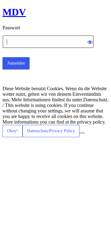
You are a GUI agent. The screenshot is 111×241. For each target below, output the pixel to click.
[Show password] (90, 42)
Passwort (11, 27)
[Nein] (82, 133)
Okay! (12, 131)
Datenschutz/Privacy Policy (51, 131)
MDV (14, 12)
